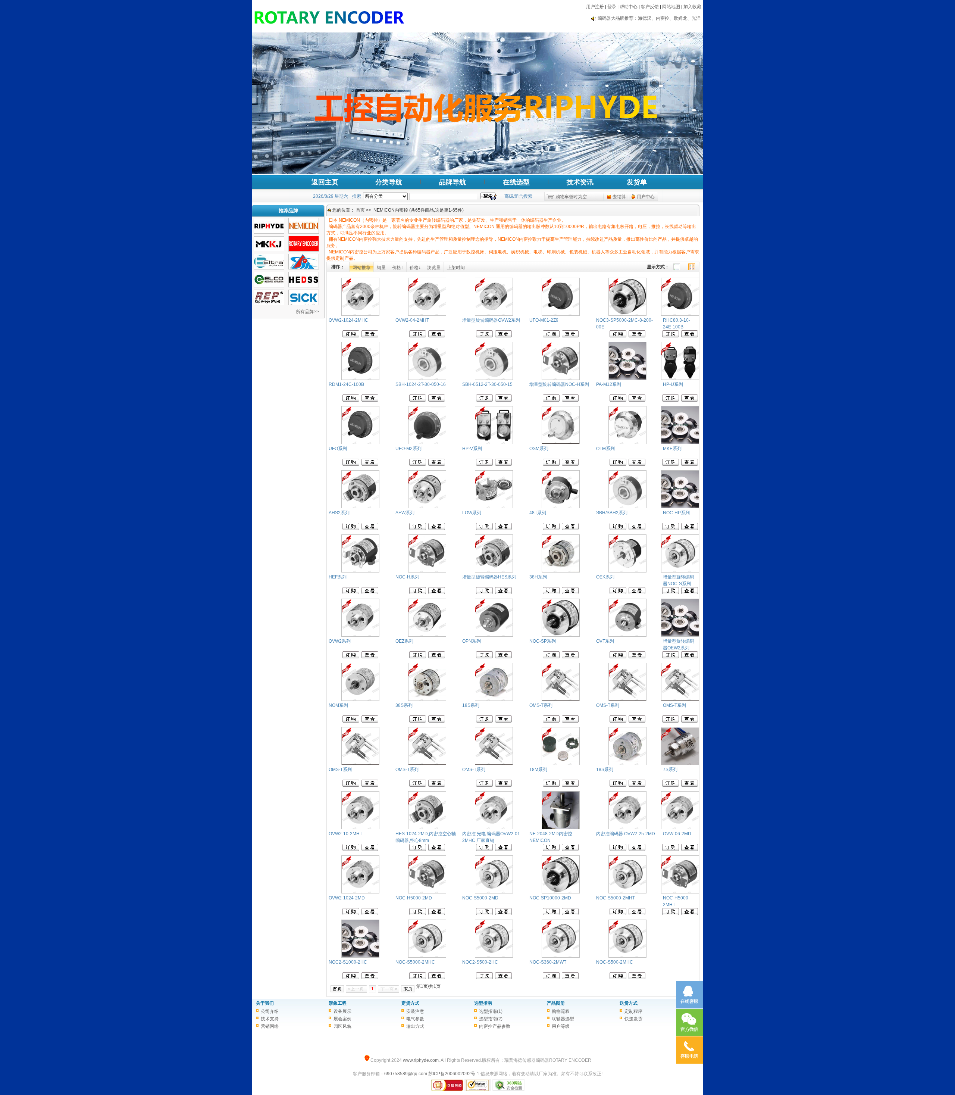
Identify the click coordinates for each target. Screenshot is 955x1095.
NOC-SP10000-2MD (550, 898)
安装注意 (415, 1011)
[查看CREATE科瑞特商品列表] (303, 268)
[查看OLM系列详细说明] (637, 464)
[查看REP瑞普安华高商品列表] (269, 303)
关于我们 (265, 1003)
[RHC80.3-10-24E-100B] (680, 314)
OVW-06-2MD (677, 833)
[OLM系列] (627, 442)
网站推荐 (361, 267)
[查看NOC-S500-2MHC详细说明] (637, 977)
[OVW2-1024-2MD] (360, 892)
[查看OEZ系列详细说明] (436, 656)
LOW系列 (471, 512)
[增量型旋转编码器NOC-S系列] (680, 571)
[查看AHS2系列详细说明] (369, 528)
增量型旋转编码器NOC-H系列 (559, 384)
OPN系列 (471, 641)
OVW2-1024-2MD (347, 898)
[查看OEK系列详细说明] (637, 592)
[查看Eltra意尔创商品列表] (269, 268)
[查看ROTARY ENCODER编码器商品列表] (303, 250)
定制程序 (633, 1011)
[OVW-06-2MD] (680, 827)
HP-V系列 (472, 448)
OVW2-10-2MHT (345, 833)
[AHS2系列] (360, 506)
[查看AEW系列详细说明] (436, 528)
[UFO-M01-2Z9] (561, 314)
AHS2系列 (339, 512)
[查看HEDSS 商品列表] (303, 285)
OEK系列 (605, 577)
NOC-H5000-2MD (413, 898)
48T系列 (537, 512)
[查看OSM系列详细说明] (570, 464)
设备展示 (342, 1011)
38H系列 (538, 577)
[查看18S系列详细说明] (503, 721)
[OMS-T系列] (561, 699)
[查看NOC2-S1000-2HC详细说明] (369, 977)
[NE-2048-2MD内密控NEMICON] (561, 827)
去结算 (619, 196)
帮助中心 (629, 6)
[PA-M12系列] (627, 378)
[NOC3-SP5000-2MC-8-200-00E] (627, 314)
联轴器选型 (563, 1018)
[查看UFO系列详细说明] (369, 464)
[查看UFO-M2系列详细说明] (436, 464)
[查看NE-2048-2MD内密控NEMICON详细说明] (570, 849)
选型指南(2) (490, 1018)
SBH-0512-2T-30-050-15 (487, 384)
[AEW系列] (427, 506)
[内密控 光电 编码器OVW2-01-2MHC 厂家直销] (494, 827)
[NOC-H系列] (427, 571)
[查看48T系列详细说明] (570, 528)
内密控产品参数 (494, 1026)
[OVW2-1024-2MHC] (360, 314)
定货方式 (410, 1003)
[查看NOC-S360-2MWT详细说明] (570, 977)
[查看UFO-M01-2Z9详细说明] (570, 336)
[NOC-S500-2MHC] (627, 956)
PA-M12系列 (608, 384)
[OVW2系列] (360, 635)
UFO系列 (338, 448)
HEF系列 (338, 577)
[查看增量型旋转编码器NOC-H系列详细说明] (570, 400)
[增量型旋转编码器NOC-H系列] (561, 378)
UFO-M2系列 (408, 448)
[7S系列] (680, 763)
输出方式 (415, 1026)
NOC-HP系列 (676, 512)
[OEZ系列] (427, 635)
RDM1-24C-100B (346, 384)
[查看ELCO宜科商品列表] (269, 285)
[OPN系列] (494, 635)
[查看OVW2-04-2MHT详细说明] (436, 336)
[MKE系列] (680, 442)
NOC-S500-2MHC (614, 962)
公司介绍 (270, 1011)
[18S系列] (494, 699)
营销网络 (270, 1026)
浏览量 (434, 267)
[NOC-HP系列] (680, 506)
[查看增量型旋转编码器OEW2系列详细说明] (689, 656)
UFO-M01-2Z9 (543, 320)
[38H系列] (561, 571)
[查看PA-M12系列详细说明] (637, 400)
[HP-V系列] (494, 442)
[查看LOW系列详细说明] (503, 528)
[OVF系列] (627, 635)
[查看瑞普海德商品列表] (269, 232)
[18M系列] (561, 763)
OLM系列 (605, 448)
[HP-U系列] (680, 378)
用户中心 (646, 196)
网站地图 (671, 6)
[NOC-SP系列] (561, 635)
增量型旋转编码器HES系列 (489, 577)
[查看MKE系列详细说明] (689, 464)
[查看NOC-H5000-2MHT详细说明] (689, 913)
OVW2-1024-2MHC (348, 320)
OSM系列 (538, 448)
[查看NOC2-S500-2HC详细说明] (503, 977)
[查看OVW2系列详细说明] (369, 656)
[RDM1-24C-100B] (360, 378)
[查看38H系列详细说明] (570, 592)
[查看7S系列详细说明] (689, 785)
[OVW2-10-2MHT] (360, 827)
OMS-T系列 (540, 705)
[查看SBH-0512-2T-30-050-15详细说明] (503, 400)
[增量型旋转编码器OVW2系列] (494, 314)
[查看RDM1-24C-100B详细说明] (369, 400)
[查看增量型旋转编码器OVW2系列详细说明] (503, 336)
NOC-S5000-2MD (480, 898)
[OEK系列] (627, 571)
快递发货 (633, 1018)
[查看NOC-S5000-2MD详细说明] (503, 913)
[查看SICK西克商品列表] (303, 303)
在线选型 (516, 182)
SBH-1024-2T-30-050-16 (420, 384)
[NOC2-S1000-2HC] (360, 956)
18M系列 (538, 769)
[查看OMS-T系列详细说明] (570, 721)
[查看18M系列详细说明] (570, 785)
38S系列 (404, 705)
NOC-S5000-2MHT (615, 898)
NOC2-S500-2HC (480, 962)
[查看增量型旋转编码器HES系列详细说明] (503, 592)
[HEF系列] (360, 571)
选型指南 (483, 1003)
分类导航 (388, 182)
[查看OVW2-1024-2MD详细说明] (369, 913)
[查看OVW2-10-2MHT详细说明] (369, 849)
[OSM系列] (561, 442)
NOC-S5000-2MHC (415, 962)
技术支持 (270, 1018)
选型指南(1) (490, 1011)
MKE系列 (672, 448)
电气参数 (415, 1018)
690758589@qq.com (405, 1073)
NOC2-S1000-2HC (348, 962)
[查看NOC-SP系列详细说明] (570, 656)
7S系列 (670, 769)
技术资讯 (580, 182)
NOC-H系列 (407, 577)
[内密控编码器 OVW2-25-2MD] (627, 827)
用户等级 (561, 1026)
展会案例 (342, 1018)
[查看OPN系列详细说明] (503, 656)
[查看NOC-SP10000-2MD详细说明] (570, 913)
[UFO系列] (360, 442)
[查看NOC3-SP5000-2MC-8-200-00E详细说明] (637, 336)
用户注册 (595, 6)
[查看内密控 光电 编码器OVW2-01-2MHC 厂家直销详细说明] (503, 849)
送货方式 (629, 1003)
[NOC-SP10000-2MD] (561, 892)
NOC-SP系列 (542, 641)
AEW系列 (404, 512)
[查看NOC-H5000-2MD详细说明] (436, 913)
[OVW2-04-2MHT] (427, 314)
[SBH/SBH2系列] (627, 506)
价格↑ (397, 267)
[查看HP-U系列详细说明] (689, 400)
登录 (611, 6)
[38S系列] (427, 699)
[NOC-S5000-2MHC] (427, 956)
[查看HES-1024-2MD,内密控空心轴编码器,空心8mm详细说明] (436, 849)
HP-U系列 (673, 384)
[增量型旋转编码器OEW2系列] (680, 635)
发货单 (637, 182)
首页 (360, 210)
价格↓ (415, 267)
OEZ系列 (404, 641)
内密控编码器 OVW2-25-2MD (625, 833)
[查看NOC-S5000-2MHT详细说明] (637, 913)
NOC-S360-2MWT (547, 962)
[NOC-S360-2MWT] (561, 956)
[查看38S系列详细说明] (436, 721)
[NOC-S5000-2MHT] (627, 892)
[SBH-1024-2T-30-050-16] (427, 378)
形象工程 (338, 1003)
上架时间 (456, 267)
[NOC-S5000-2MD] (494, 892)
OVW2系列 (340, 641)
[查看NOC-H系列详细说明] (436, 592)
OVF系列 (605, 641)
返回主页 (324, 182)
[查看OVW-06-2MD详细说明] (689, 849)
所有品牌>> (307, 311)
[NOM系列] (360, 699)
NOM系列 (338, 705)
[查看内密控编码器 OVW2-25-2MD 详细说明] (637, 849)
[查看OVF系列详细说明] (637, 656)
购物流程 (561, 1011)
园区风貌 (342, 1026)
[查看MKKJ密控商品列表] (269, 249)
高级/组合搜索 (518, 196)
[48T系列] (561, 506)
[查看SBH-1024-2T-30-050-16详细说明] (436, 400)
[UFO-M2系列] (427, 442)
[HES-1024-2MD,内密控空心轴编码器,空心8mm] (427, 827)
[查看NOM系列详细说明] (369, 721)
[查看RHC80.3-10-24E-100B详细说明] (689, 336)
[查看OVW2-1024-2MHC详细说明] (369, 336)
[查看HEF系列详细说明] (369, 592)
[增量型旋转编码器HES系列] (494, 571)
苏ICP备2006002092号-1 (453, 1073)
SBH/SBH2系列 (611, 512)
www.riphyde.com (421, 1060)
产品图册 (556, 1003)
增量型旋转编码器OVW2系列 (491, 320)
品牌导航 (452, 182)
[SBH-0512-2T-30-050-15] (494, 378)
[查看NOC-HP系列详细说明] (689, 528)
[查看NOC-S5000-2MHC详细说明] (436, 977)
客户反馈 (650, 6)
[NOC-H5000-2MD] (427, 892)
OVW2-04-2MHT (412, 320)
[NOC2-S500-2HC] (494, 956)
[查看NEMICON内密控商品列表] (303, 232)
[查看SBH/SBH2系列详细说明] (637, 528)
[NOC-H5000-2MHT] (680, 892)
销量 (381, 267)
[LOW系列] (494, 506)
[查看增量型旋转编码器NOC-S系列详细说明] (689, 592)
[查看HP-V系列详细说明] (503, 464)
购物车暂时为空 (571, 196)
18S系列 (470, 705)
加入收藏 (692, 6)
